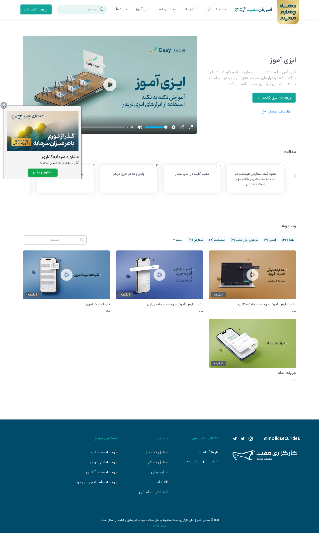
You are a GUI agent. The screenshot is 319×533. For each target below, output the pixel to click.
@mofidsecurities (282, 438)
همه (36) (288, 240)
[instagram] (251, 439)
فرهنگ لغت (208, 452)
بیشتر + (178, 240)
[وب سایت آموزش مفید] (253, 9)
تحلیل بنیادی (157, 462)
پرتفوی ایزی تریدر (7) (244, 240)
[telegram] (235, 439)
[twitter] (243, 439)
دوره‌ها (121, 9)
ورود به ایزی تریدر (103, 462)
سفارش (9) (196, 240)
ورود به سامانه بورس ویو (97, 482)
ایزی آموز (143, 9)
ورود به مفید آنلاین (102, 472)
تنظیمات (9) (217, 240)
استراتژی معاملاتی (153, 492)
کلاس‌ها (191, 9)
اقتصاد (162, 482)
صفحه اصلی (216, 9)
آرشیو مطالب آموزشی (201, 462)
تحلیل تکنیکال (156, 452)
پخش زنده (167, 9)
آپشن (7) (270, 240)
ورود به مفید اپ (104, 452)
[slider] (156, 127)
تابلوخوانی (159, 472)
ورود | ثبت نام (36, 9)
